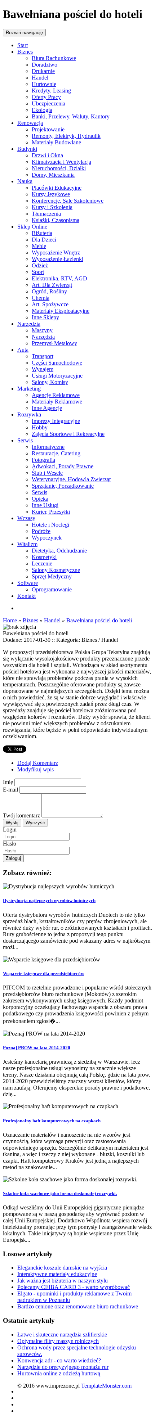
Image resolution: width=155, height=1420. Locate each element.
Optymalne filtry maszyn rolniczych (58, 1341)
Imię (8, 782)
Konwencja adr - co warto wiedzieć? (59, 1360)
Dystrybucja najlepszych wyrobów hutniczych (49, 900)
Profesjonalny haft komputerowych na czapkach (52, 1120)
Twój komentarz (21, 815)
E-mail (10, 789)
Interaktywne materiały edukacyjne (57, 1274)
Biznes (30, 620)
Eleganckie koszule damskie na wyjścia (62, 1268)
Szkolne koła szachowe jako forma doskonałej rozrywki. (60, 1193)
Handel (52, 620)
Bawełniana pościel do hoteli (99, 620)
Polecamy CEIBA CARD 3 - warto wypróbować (73, 1287)
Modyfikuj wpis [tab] (35, 769)
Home (10, 620)
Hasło (9, 843)
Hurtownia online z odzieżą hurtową (58, 1373)
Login (10, 829)
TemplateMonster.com (106, 1386)
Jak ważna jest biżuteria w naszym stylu (62, 1280)
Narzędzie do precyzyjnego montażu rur (62, 1367)
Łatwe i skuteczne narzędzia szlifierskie (62, 1334)
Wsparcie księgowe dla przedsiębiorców (43, 973)
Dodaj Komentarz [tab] (37, 763)
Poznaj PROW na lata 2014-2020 (36, 1047)
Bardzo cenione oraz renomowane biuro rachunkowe (77, 1306)
